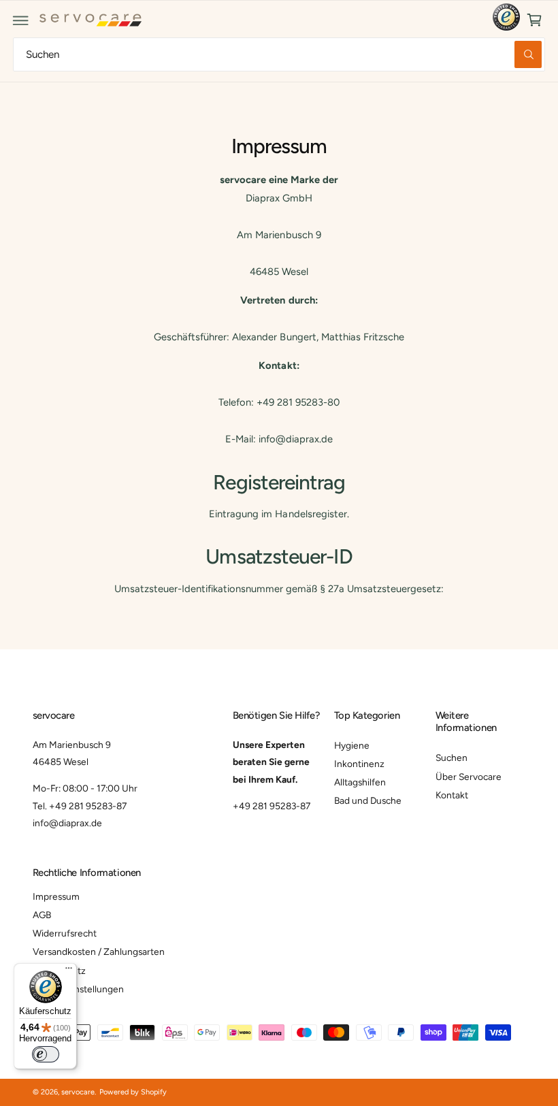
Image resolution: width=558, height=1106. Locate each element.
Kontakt (452, 795)
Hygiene (352, 745)
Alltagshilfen (360, 782)
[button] (21, 20)
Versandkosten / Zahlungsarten (99, 951)
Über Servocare (469, 776)
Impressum (56, 896)
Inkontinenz (359, 763)
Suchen (451, 757)
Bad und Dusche (367, 800)
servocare (78, 1092)
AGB (42, 914)
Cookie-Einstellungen (78, 988)
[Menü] (69, 971)
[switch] (45, 1054)
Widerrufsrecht (65, 933)
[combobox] (279, 54)
